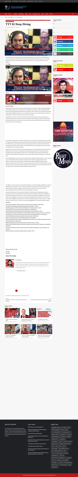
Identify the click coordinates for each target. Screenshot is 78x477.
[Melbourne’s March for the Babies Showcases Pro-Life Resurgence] (44, 329)
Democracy (7, 311)
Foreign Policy (55, 439)
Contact (40, 1)
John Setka (13, 295)
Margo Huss (40, 320)
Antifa (68, 427)
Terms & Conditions (22, 1)
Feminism (16, 20)
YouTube (8, 251)
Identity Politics (68, 441)
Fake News (62, 436)
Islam (41, 315)
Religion (49, 315)
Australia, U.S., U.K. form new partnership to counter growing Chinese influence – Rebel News (26, 214)
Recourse (66, 453)
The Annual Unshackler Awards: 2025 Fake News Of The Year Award (38, 449)
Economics (62, 434)
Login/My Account (30, 1)
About (36, 1)
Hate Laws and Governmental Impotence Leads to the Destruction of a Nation (38, 440)
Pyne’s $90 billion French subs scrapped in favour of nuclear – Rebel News (22, 216)
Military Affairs (45, 315)
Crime (28, 331)
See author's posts (21, 270)
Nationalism (54, 448)
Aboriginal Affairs (56, 427)
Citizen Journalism (14, 310)
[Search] (72, 14)
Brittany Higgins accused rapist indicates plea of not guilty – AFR (20, 230)
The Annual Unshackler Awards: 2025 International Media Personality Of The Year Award (38, 453)
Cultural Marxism (56, 432)
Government (21, 20)
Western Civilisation (8, 316)
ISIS (38, 315)
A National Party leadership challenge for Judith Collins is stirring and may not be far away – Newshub (28, 212)
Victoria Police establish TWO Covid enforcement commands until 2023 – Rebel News (25, 204)
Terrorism (54, 462)
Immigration (54, 443)
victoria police (17, 295)
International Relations (29, 20)
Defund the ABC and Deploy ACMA (35, 433)
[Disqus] (28, 356)
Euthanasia (13, 20)
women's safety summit (24, 295)
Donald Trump (55, 434)
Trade (39, 316)
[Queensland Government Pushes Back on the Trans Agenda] (28, 313)
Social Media (65, 460)
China (62, 429)
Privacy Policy (15, 1)
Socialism (58, 460)
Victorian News (28, 332)
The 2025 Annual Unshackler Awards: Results (37, 443)
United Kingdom (68, 462)
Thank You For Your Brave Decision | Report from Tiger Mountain (16, 300)
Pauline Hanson (12, 315)
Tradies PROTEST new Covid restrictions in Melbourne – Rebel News (21, 209)
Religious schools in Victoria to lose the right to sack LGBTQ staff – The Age (22, 222)
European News (55, 436)
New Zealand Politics (41, 20)
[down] (11, 14)
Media (7, 332)
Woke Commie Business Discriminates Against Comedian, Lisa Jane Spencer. (37, 430)
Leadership (7, 315)
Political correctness (57, 453)
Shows (7, 21)
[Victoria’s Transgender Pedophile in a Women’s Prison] (28, 329)
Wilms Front (54, 467)
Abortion (39, 331)
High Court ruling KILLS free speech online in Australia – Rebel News (21, 217)
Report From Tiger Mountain (58, 457)
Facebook (8, 253)
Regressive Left (55, 455)
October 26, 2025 (45, 320)
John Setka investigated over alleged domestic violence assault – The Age (22, 206)
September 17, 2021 (14, 27)
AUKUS (9, 295)
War (41, 316)
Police (46, 20)
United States (55, 464)
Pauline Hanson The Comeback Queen (35, 427)
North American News (57, 450)
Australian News (8, 20)
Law (34, 20)
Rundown (16, 315)
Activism (43, 331)
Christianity (40, 311)
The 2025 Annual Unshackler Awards (35, 446)
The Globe (60, 462)
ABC (6, 331)
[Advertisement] (28, 131)
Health (24, 20)
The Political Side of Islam (43, 319)
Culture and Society (66, 432)
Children (15, 331)
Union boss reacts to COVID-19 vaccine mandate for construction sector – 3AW (23, 207)
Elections (11, 311)
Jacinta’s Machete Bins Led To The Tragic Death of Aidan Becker (38, 436)
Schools (49, 20)
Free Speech (62, 439)
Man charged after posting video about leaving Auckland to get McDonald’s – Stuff (24, 211)
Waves (69, 464)
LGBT (37, 20)
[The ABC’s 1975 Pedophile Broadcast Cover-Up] (12, 329)
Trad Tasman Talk (11, 21)
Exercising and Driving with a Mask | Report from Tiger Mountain (40, 300)
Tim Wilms (8, 27)
